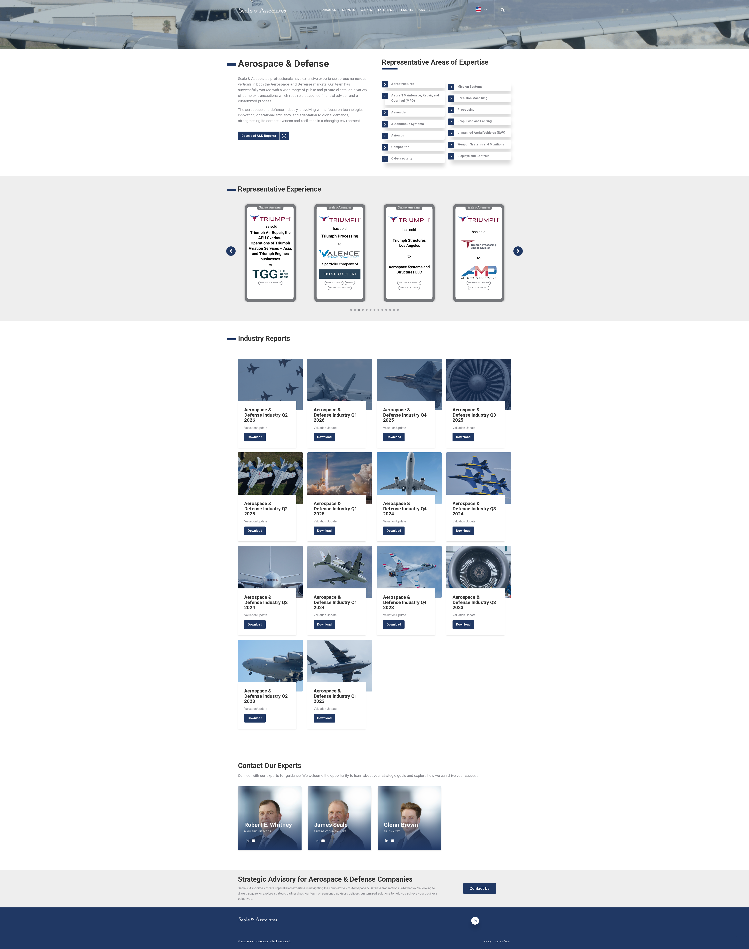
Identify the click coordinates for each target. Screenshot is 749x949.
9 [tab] (382, 310)
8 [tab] (378, 310)
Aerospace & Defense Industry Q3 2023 (474, 602)
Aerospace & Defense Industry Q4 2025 (405, 415)
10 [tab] (386, 310)
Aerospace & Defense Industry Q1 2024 (335, 602)
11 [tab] (390, 310)
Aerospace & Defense (270, 283)
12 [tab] (394, 310)
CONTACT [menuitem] (425, 10)
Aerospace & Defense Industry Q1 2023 (335, 696)
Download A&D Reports (258, 136)
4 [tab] (363, 310)
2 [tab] (355, 310)
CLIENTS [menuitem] (366, 10)
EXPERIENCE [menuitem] (386, 10)
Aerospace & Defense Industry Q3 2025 (474, 415)
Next (518, 251)
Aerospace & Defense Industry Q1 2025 (335, 509)
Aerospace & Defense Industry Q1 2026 (335, 415)
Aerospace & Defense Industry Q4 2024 (405, 509)
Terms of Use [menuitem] (502, 941)
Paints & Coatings (409, 288)
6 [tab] (370, 310)
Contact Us (479, 888)
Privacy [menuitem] (487, 941)
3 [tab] (358, 309)
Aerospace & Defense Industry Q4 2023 (405, 602)
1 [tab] (351, 310)
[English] (481, 9)
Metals (349, 283)
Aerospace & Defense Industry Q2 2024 (266, 602)
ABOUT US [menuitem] (329, 10)
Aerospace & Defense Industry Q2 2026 (266, 415)
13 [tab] (398, 310)
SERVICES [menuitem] (348, 10)
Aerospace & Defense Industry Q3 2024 (474, 509)
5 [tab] (367, 310)
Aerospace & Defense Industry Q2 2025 (266, 509)
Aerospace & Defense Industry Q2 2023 (266, 696)
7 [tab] (374, 310)
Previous (231, 251)
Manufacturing (334, 283)
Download (255, 437)
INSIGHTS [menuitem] (406, 10)
